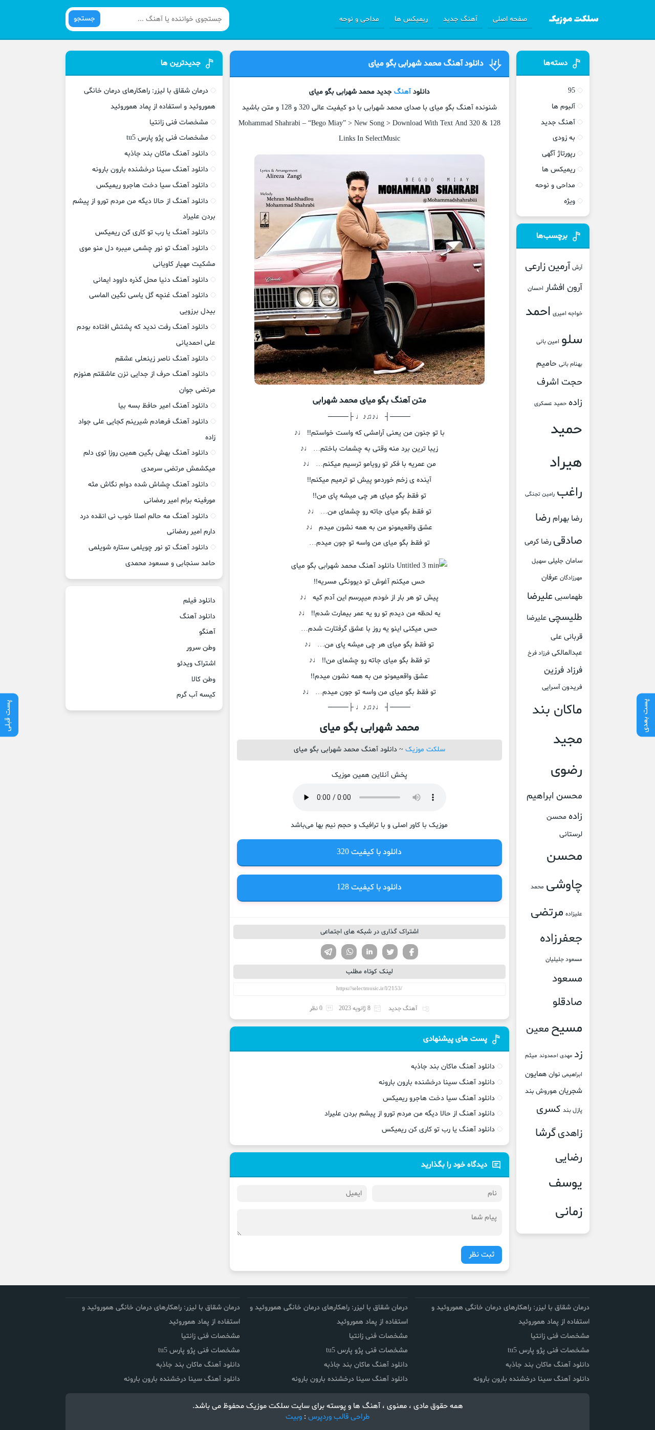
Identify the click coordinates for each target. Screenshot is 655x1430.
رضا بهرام (567, 518)
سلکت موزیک (425, 749)
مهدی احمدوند (555, 1056)
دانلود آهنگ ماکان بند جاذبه (453, 1066)
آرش (577, 267)
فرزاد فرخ (539, 653)
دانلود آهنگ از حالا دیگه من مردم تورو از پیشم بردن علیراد (409, 1114)
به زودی (564, 138)
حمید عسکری (550, 403)
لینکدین (369, 951)
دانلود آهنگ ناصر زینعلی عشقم (161, 359)
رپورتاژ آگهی (558, 154)
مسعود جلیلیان (563, 959)
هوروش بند (541, 1091)
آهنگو (207, 632)
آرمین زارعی (547, 267)
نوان (554, 1074)
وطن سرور (200, 648)
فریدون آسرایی (562, 687)
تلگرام (328, 951)
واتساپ (349, 951)
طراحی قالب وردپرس (339, 1417)
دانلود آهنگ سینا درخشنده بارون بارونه (437, 1082)
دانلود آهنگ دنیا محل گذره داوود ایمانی (150, 280)
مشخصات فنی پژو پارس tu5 (167, 138)
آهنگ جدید (460, 19)
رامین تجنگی (540, 494)
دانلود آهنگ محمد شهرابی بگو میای (426, 63)
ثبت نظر (481, 1254)
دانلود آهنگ (197, 616)
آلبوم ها (563, 106)
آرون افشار (563, 288)
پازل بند (572, 1110)
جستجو (84, 19)
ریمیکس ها (411, 19)
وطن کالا (203, 679)
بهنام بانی (570, 364)
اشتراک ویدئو (196, 663)
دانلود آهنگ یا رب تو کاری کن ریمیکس (438, 1129)
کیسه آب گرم (196, 695)
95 (571, 91)
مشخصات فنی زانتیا (178, 122)
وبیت (294, 1417)
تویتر (390, 951)
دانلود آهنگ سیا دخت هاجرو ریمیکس (439, 1098)
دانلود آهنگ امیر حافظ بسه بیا (163, 406)
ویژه (569, 201)
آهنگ (402, 92)
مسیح (566, 1028)
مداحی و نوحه (359, 19)
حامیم (546, 363)
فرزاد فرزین (563, 670)
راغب (569, 492)
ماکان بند (557, 710)
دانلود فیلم (199, 601)
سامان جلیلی (565, 561)
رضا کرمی (538, 542)
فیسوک (410, 951)
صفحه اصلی (510, 19)
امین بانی (547, 342)
